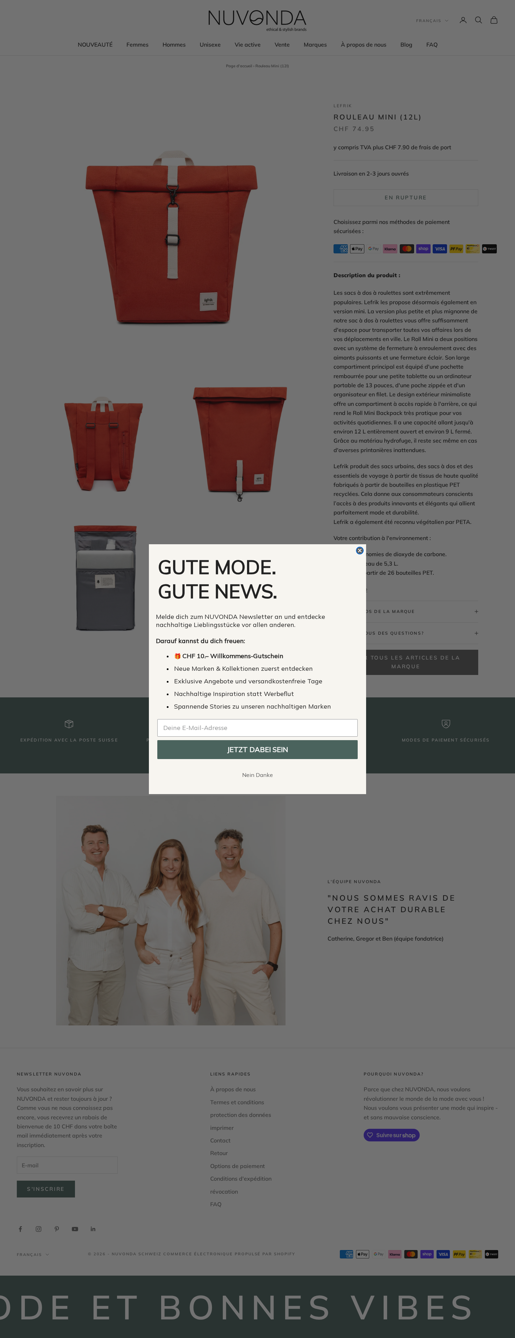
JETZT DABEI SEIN (257, 749)
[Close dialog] (359, 550)
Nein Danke (257, 774)
